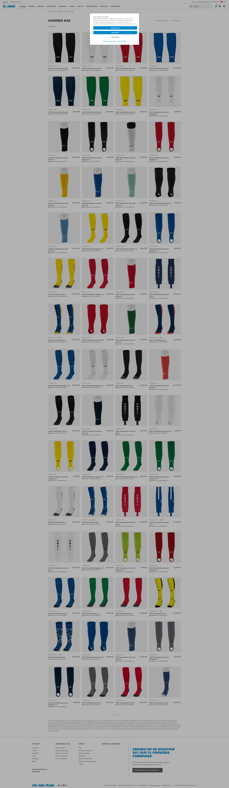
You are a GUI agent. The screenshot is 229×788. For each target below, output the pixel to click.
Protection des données (109, 41)
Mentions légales (121, 41)
